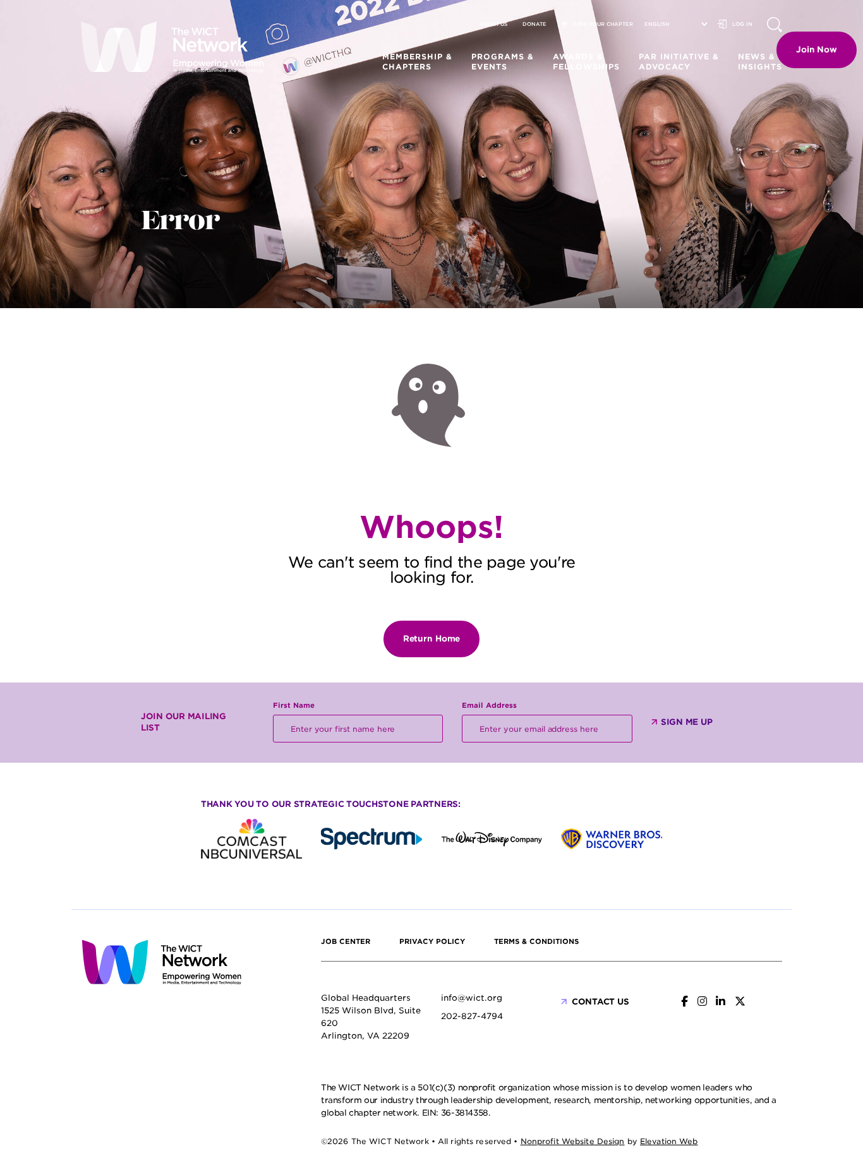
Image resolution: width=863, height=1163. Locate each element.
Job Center (345, 941)
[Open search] (774, 24)
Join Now (816, 49)
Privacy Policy (432, 941)
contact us (600, 1001)
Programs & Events (502, 61)
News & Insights (760, 61)
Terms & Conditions (536, 941)
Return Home (432, 638)
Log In (742, 24)
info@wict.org (471, 998)
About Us (493, 24)
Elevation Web (669, 1141)
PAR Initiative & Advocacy (679, 61)
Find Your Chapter (603, 24)
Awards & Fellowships (586, 61)
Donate (534, 24)
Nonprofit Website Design (573, 1141)
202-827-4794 (472, 1016)
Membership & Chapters (417, 61)
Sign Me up (686, 722)
